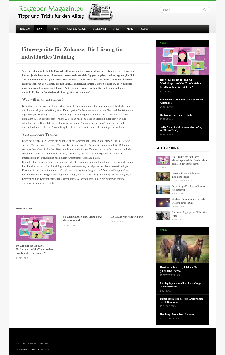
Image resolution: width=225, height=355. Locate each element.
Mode (130, 28)
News (40, 28)
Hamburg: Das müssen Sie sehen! (177, 314)
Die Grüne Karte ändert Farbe (127, 216)
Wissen (55, 28)
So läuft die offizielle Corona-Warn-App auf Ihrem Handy (181, 129)
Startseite (25, 28)
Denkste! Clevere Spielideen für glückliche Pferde (178, 269)
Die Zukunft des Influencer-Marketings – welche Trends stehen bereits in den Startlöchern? (34, 249)
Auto (116, 28)
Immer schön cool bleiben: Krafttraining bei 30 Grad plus (181, 300)
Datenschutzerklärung (39, 349)
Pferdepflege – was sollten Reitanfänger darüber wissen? (181, 285)
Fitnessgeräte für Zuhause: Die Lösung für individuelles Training (72, 52)
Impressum (21, 349)
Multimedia (99, 28)
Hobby (144, 28)
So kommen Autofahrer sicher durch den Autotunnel (82, 218)
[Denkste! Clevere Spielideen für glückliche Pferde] (182, 249)
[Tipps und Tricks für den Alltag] (68, 11)
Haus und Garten (76, 28)
